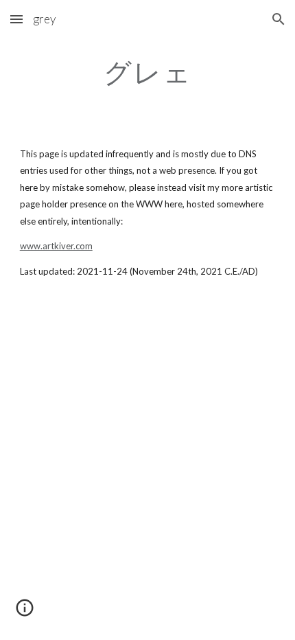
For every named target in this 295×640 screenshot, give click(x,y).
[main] (147, 72)
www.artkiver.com (56, 245)
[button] (16, 19)
